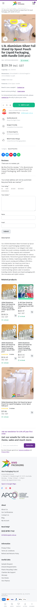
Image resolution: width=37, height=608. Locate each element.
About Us (4, 509)
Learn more (21, 91)
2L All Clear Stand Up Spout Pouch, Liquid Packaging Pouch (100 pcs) (25, 305)
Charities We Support (8, 572)
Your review (5, 195)
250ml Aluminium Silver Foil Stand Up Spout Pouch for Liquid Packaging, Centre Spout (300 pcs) (8, 347)
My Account (5, 520)
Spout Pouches (22, 8)
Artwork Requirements (8, 567)
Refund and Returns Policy (10, 553)
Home (3, 8)
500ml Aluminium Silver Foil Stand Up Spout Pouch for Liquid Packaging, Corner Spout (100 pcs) (16, 404)
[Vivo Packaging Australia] (18, 3)
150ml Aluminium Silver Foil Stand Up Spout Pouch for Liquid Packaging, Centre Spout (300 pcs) (25, 347)
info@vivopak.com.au (27, 113)
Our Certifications (7, 512)
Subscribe (29, 445)
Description (5, 238)
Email (3, 222)
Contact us (20, 87)
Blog (2, 518)
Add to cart (25, 105)
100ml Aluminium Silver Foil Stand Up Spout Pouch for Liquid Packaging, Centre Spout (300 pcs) (8, 307)
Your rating (5, 186)
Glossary (4, 575)
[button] (14, 287)
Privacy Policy (5, 452)
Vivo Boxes (5, 578)
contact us (4, 97)
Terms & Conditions (24, 450)
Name (3, 214)
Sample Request (7, 564)
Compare (14, 290)
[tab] (5, 238)
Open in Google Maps (8, 484)
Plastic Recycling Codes (9, 569)
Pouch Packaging (11, 8)
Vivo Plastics (5, 581)
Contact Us (5, 515)
